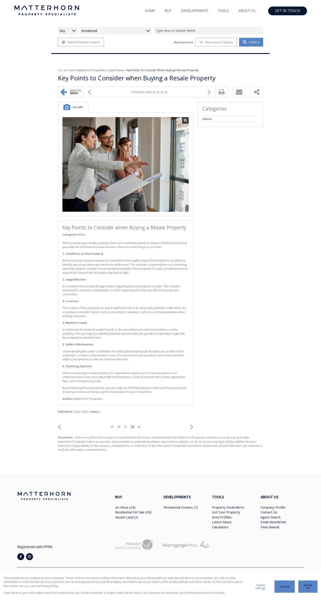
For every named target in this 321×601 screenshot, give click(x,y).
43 (139, 427)
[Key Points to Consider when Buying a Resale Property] (125, 164)
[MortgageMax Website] (186, 545)
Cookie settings (260, 586)
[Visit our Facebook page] (20, 556)
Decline (285, 587)
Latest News (116, 70)
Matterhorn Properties (91, 70)
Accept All (308, 586)
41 (125, 427)
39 (112, 427)
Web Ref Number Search (83, 42)
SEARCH (254, 42)
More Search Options (219, 42)
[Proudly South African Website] (134, 545)
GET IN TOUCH (287, 10)
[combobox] (209, 31)
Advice (81, 234)
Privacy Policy (49, 586)
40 (118, 427)
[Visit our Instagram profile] (29, 556)
